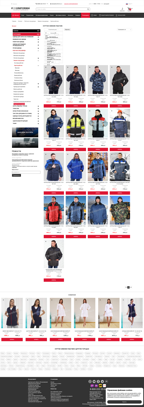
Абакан (2, 353)
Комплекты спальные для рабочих (22, 101)
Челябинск (83, 369)
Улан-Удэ (112, 359)
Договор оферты (55, 394)
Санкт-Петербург (12, 369)
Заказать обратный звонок (71, 3)
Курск (38, 356)
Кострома (17, 356)
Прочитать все (15, 165)
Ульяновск (47, 369)
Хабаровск (22, 362)
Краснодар (132, 362)
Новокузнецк (68, 369)
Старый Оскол (55, 359)
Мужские (17, 68)
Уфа (62, 369)
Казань (125, 362)
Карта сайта (93, 399)
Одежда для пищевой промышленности (19, 45)
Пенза (77, 362)
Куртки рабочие (18, 65)
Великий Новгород (69, 353)
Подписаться (16, 175)
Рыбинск (9, 359)
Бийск (38, 353)
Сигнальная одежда (19, 96)
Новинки (77, 15)
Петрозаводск (121, 356)
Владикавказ (79, 353)
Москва (11, 365)
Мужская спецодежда (19, 53)
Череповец (127, 359)
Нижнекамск (80, 356)
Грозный (109, 353)
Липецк (71, 362)
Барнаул (15, 362)
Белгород (32, 353)
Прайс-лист (54, 385)
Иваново (105, 362)
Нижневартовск (70, 356)
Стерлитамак (64, 359)
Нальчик (62, 356)
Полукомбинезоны (18, 72)
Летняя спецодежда (19, 58)
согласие (136, 394)
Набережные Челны (131, 365)
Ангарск (9, 353)
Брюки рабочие (18, 75)
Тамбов (100, 359)
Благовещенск (46, 353)
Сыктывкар (85, 359)
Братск (54, 353)
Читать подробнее (16, 157)
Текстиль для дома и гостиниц (22, 113)
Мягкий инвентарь (18, 118)
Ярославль (31, 362)
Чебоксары (97, 362)
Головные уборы (18, 77)
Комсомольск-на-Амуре (6, 356)
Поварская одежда (18, 41)
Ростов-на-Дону (51, 365)
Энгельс (3, 362)
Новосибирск (30, 365)
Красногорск (25, 356)
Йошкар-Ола (125, 353)
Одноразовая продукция (20, 121)
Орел (113, 356)
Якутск (9, 362)
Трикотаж (16, 99)
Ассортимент (32, 379)
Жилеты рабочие (18, 89)
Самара (91, 365)
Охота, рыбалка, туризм (20, 106)
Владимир (87, 353)
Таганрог (93, 359)
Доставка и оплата (61, 15)
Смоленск (41, 359)
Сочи (47, 359)
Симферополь (32, 359)
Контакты (70, 15)
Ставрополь (84, 362)
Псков (2, 359)
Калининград (63, 362)
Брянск (60, 353)
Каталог (17, 15)
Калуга (132, 353)
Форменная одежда (18, 94)
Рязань (76, 369)
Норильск (107, 356)
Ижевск (112, 362)
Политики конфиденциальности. (123, 397)
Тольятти (33, 369)
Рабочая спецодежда (19, 50)
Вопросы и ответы (56, 393)
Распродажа (85, 15)
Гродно (72, 365)
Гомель (66, 365)
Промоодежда (17, 48)
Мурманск (54, 356)
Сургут (71, 359)
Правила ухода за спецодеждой (60, 399)
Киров (114, 365)
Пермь (43, 365)
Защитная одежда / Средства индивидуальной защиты (21, 83)
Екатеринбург (54, 362)
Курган (32, 356)
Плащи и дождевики (19, 91)
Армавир (16, 353)
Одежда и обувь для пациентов (22, 116)
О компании (54, 379)
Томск (20, 369)
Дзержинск (117, 353)
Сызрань (78, 359)
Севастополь (23, 359)
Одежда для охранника (19, 86)
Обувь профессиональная (20, 111)
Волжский (95, 353)
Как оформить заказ (56, 391)
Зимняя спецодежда (19, 60)
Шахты (139, 359)
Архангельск (24, 353)
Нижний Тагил (89, 356)
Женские (17, 70)
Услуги (52, 15)
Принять (124, 401)
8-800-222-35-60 (98, 389)
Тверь (106, 359)
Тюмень (40, 369)
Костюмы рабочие (18, 63)
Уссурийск (119, 359)
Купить (54, 106)
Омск (37, 365)
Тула (91, 362)
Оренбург (3, 369)
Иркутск (118, 362)
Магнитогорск (46, 356)
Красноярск (4, 365)
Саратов (26, 369)
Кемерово (55, 369)
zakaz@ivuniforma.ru (56, 3)
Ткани (14, 123)
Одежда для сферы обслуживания (23, 36)
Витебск (60, 365)
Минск (78, 365)
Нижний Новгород (20, 365)
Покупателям (29, 15)
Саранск (15, 359)
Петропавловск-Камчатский (133, 356)
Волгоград (38, 362)
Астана (90, 369)
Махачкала (121, 365)
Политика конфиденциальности (60, 400)
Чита (134, 359)
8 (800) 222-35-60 (41, 3)
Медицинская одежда (19, 39)
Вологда (102, 353)
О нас (22, 15)
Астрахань (98, 365)
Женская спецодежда (19, 55)
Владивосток (107, 365)
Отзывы (53, 386)
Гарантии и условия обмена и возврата (61, 396)
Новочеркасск (98, 356)
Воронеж (46, 362)
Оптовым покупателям (42, 15)
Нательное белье (18, 80)
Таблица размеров (56, 397)
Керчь (138, 353)
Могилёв (85, 365)
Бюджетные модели (19, 104)
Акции (52, 382)
